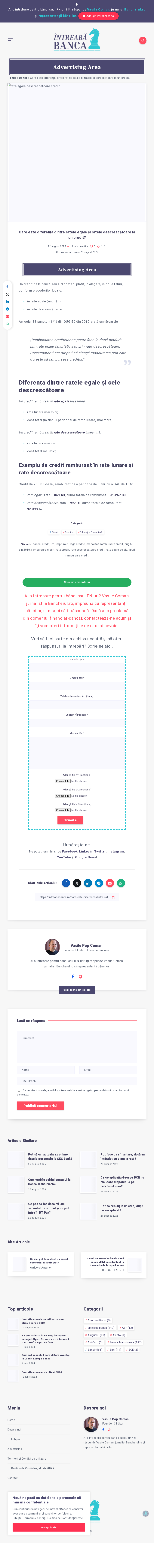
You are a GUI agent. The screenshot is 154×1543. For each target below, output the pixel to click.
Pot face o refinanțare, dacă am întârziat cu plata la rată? (123, 1157)
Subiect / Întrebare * (77, 714)
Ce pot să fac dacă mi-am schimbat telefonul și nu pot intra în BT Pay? (48, 1208)
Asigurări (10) (96, 1335)
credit (45, 544)
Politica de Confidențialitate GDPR (32, 1468)
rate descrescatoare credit (87, 549)
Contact (13, 1477)
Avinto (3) (118, 1335)
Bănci (23, 77)
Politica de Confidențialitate (65, 1518)
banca (37, 544)
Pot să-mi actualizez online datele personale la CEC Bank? (50, 1157)
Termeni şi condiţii (34, 1518)
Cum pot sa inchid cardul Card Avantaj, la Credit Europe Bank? (46, 1357)
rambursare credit (42, 549)
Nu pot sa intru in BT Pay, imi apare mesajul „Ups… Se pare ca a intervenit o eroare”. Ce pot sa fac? (45, 1339)
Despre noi (14, 1429)
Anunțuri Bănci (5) (99, 1320)
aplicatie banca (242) (101, 1327)
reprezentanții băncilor (57, 16)
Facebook (70, 851)
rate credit (62, 549)
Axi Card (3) (95, 1342)
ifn (52, 544)
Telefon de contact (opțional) (76, 696)
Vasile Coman (98, 9)
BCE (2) (133, 1349)
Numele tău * (77, 659)
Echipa (15, 1439)
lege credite (77, 544)
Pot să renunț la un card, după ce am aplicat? (121, 1208)
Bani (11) (115, 1349)
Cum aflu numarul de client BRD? (42, 1372)
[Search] (142, 40)
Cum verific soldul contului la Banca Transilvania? (49, 1182)
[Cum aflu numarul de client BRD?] (13, 1376)
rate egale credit (116, 549)
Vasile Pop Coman (86, 945)
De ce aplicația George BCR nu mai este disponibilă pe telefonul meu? (122, 1182)
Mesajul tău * (77, 733)
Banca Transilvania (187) (126, 1342)
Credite (69, 532)
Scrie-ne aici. (100, 646)
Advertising (15, 1448)
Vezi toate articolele (77, 989)
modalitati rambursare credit (105, 544)
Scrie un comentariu (77, 582)
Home (12, 77)
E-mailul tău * (77, 677)
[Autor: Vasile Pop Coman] (52, 946)
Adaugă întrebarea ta (100, 15)
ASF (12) (127, 1327)
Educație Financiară (91, 532)
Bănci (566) (95, 1349)
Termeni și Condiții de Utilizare (27, 1458)
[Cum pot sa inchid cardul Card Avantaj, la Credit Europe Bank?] (13, 1360)
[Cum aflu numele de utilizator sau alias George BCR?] (13, 1324)
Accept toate (49, 1527)
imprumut (62, 544)
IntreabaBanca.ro (61, 1509)
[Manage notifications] (146, 1514)
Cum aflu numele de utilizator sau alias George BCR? (43, 1321)
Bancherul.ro (134, 9)
